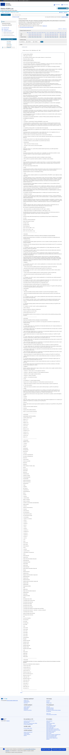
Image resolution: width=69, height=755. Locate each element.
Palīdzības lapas (26, 700)
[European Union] (3, 719)
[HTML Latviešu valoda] (47, 34)
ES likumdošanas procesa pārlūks (51, 714)
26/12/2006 (9, 41)
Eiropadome (48, 722)
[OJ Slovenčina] (60, 37)
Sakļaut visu (65, 28)
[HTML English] (39, 34)
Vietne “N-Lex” (48, 713)
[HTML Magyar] (50, 34)
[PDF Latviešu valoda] (47, 35)
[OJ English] (39, 37)
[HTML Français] (41, 34)
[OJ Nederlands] (54, 37)
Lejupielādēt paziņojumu (7, 30)
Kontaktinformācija (27, 701)
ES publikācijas (48, 711)
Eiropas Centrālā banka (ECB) (50, 726)
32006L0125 (45, 25)
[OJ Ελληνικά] (37, 37)
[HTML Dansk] (32, 34)
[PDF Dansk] (32, 35)
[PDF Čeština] (31, 35)
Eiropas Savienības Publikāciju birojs (12, 700)
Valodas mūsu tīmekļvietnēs (28, 732)
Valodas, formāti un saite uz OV (25, 30)
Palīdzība (61, 12)
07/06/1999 (9, 44)
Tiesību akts (9, 47)
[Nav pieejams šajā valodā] (27, 34)
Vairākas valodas (23, 39)
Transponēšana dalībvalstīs (7, 25)
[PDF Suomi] (64, 35)
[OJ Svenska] (65, 37)
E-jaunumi (47, 701)
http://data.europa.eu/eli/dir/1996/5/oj (26, 27)
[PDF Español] (29, 35)
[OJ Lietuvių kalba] (49, 37)
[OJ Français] (41, 37)
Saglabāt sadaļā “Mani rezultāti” (8, 32)
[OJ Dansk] (32, 37)
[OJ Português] (57, 37)
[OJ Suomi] (64, 37)
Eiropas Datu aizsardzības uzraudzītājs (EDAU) (53, 734)
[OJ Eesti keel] (36, 37)
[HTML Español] (29, 34)
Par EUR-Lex (48, 700)
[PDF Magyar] (50, 35)
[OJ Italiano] (45, 37)
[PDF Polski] (55, 35)
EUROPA (3, 12)
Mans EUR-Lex (57, 4)
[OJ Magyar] (50, 37)
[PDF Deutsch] (34, 35)
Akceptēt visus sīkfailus (46, 749)
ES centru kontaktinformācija (28, 724)
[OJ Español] (29, 37)
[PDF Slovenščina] (62, 35)
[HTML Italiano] (45, 34)
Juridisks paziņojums (27, 706)
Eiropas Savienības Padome (50, 723)
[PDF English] (39, 35)
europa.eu (8, 720)
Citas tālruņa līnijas (26, 722)
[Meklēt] (67, 15)
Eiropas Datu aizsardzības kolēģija (51, 735)
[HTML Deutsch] (34, 34)
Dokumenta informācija (6, 23)
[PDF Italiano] (45, 35)
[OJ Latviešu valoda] (47, 37)
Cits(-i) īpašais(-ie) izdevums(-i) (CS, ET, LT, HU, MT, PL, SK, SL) (29, 24)
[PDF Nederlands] (54, 35)
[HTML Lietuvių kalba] (49, 34)
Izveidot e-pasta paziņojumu (8, 33)
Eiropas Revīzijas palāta (50, 727)
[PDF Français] (41, 35)
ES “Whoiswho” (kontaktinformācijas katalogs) (53, 710)
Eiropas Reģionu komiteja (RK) (51, 731)
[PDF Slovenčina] (60, 35)
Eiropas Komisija (48, 724)
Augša (21, 692)
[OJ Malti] (52, 37)
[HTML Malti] (52, 34)
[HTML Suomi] (64, 34)
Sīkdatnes (25, 735)
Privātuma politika (26, 733)
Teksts (3, 21)
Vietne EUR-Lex (7, 9)
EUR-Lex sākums (7, 12)
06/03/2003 (9, 43)
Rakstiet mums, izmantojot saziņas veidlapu (30, 723)
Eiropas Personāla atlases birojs (51, 736)
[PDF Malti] (52, 35)
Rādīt (42, 41)
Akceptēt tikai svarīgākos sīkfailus (58, 749)
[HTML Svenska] (65, 34)
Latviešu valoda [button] (65, 4)
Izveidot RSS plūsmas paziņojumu (9, 35)
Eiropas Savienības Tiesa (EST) (51, 725)
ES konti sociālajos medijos (28, 728)
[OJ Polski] (55, 37)
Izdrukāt (65, 12)
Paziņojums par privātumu (28, 710)
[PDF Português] (57, 35)
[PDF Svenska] (65, 35)
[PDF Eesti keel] (36, 35)
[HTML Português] (57, 34)
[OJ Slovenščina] (62, 37)
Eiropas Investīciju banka (50, 732)
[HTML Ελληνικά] (37, 34)
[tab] (43, 30)
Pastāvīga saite (5, 29)
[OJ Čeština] (31, 37)
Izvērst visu (60, 28)
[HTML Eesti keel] (36, 34)
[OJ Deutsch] (34, 37)
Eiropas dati (48, 706)
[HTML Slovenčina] (60, 34)
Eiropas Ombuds (48, 733)
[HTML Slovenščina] (62, 34)
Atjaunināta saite (6, 27)
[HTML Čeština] (31, 34)
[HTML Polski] (55, 34)
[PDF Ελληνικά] (37, 35)
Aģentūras (47, 739)
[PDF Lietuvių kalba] (49, 35)
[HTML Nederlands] (54, 34)
